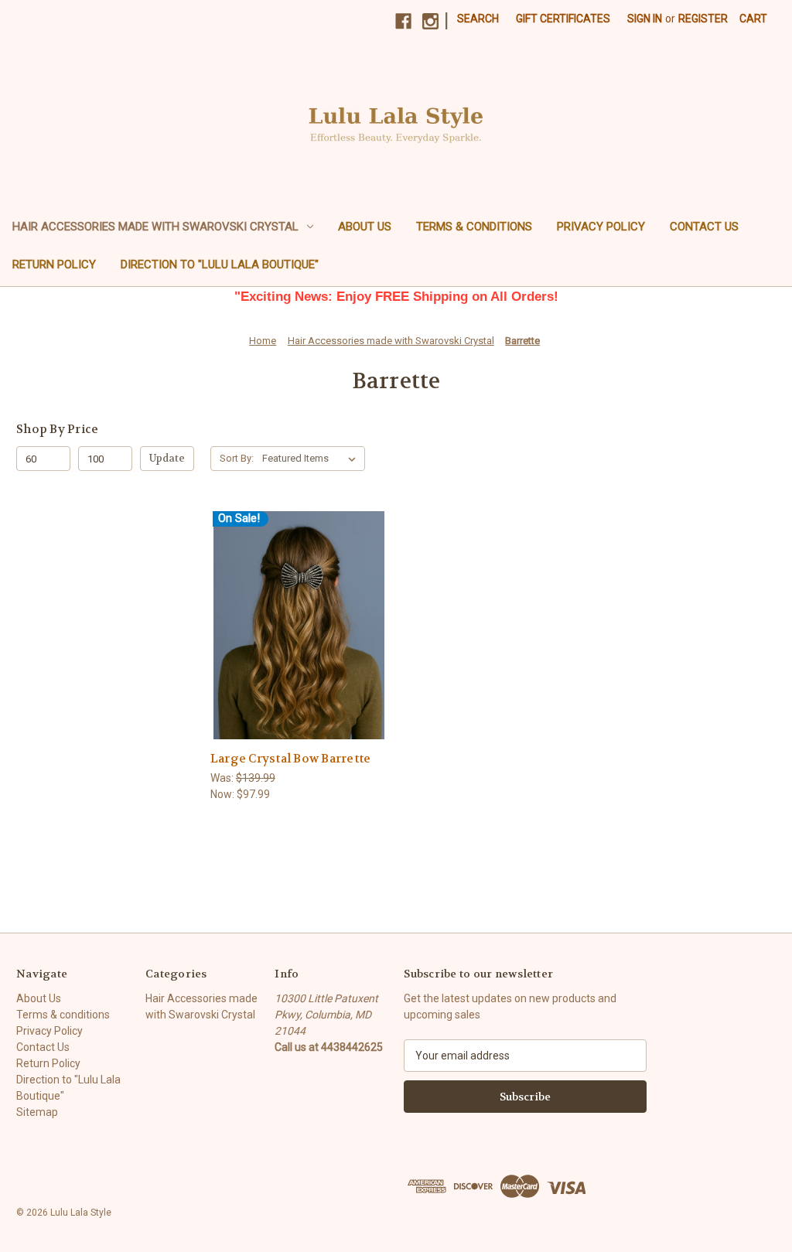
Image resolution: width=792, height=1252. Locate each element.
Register (703, 18)
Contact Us (704, 227)
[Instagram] (430, 21)
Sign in (644, 18)
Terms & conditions (474, 227)
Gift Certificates (563, 18)
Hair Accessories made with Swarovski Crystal (155, 227)
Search (478, 18)
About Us (364, 227)
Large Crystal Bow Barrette (290, 758)
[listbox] (312, 458)
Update (167, 458)
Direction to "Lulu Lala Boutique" (220, 264)
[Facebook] (403, 21)
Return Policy (54, 264)
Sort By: (237, 458)
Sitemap (37, 1112)
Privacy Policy (601, 227)
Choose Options (299, 639)
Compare (294, 612)
